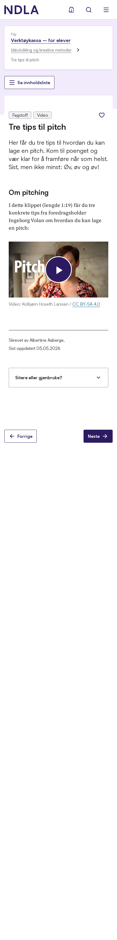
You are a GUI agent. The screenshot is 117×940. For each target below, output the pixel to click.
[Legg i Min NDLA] (101, 115)
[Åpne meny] (106, 9)
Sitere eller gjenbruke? (38, 377)
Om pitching (29, 192)
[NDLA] (21, 9)
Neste (94, 436)
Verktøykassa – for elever (41, 40)
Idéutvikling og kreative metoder (41, 50)
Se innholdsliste (33, 82)
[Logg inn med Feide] (71, 9)
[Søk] (88, 9)
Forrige (24, 436)
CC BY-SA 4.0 (86, 304)
